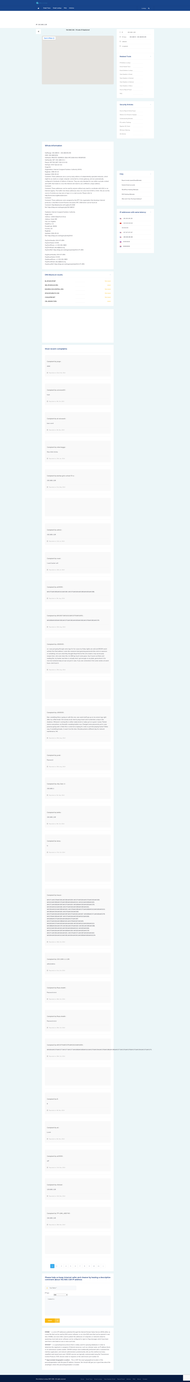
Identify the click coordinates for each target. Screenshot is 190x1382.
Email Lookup (57, 8)
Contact (145, 1379)
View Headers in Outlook (127, 82)
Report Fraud (121, 1379)
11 (98, 1266)
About (139, 1379)
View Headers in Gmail (126, 74)
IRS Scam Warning (125, 130)
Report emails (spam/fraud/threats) (132, 180)
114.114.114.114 (128, 223)
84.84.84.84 (126, 246)
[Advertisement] (95, 16)
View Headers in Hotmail (126, 78)
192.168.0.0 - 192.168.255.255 (138, 37)
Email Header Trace (125, 66)
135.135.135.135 (128, 218)
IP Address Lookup (125, 63)
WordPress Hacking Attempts (130, 189)
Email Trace (46, 8)
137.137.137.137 (128, 232)
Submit (50, 1320)
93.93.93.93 (126, 241)
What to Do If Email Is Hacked (128, 115)
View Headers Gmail (109, 1379)
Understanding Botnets (126, 118)
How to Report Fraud (126, 89)
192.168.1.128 (42, 25)
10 (94, 1266)
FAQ (65, 8)
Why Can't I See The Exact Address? (132, 199)
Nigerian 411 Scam (125, 126)
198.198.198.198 (128, 237)
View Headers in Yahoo (126, 86)
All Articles (123, 134)
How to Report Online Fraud (127, 111)
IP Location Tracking (125, 122)
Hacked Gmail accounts (128, 185)
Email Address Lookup (126, 70)
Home (82, 1379)
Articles (71, 8)
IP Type (47, 1293)
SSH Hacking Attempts (128, 194)
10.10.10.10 (125, 228)
